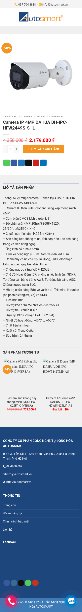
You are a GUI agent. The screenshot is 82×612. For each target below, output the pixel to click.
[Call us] (28, 583)
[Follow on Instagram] (14, 583)
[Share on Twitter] (21, 163)
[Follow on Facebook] (6, 583)
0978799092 (14, 466)
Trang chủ (10, 116)
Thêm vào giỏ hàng (43, 149)
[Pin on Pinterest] (36, 163)
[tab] (41, 188)
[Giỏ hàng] (76, 17)
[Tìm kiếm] (69, 17)
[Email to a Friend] (28, 163)
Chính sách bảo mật (16, 521)
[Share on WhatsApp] (6, 163)
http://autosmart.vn (18, 482)
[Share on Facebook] (14, 163)
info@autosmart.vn (19, 474)
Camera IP (56, 116)
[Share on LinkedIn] (43, 163)
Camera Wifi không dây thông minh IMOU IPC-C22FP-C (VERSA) (21, 402)
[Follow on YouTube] (35, 583)
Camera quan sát (33, 116)
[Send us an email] (21, 583)
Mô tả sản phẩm (18, 187)
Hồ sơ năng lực (13, 513)
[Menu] (5, 17)
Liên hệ (7, 529)
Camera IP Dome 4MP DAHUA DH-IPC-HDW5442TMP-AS (60, 402)
